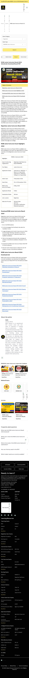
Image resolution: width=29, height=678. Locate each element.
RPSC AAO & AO (18, 619)
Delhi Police (17, 551)
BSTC (2, 529)
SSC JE (16, 642)
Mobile (2, 655)
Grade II (3, 526)
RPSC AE (17, 647)
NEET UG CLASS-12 (5, 632)
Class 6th (3, 587)
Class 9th (17, 590)
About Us (17, 494)
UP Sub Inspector (19, 600)
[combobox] (3, 39)
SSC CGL (17, 549)
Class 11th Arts (18, 592)
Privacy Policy (4, 665)
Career (16, 498)
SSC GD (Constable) (5, 551)
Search (14, 50)
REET (2, 523)
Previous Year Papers (5, 498)
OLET (16, 635)
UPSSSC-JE (3, 645)
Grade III (17, 523)
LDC (16, 541)
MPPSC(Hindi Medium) (20, 564)
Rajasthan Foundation (6, 536)
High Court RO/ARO (19, 606)
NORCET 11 (3, 574)
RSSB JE (16, 645)
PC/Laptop (17, 655)
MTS (16, 554)
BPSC (16, 567)
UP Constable (4, 604)
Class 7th (17, 587)
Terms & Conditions (23, 665)
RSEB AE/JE (3, 647)
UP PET (16, 604)
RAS (16, 536)
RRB (2, 577)
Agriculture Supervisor (20, 614)
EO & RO (17, 562)
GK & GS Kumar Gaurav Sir (7, 549)
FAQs (16, 496)
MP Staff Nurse (18, 579)
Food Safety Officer (5, 614)
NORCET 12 (17, 574)
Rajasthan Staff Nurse (19, 577)
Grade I (16, 526)
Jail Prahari (3, 541)
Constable (17, 539)
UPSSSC (3, 616)
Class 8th (3, 590)
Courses (3, 494)
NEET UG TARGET (18, 632)
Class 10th (3, 592)
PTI (15, 529)
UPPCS (2, 564)
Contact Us (17, 500)
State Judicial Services (6, 642)
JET (15, 616)
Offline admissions (5, 496)
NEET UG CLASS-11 (5, 635)
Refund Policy (13, 665)
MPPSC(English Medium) (6, 567)
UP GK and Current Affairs (6, 606)
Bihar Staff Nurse (4, 579)
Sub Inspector (4, 539)
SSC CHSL (3, 554)
